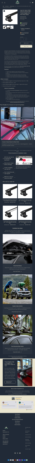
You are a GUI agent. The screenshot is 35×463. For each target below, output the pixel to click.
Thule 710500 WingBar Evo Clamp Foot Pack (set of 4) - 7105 (15, 80)
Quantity (21, 37)
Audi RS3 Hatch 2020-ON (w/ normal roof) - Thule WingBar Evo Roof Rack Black (25, 222)
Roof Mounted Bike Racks (17, 346)
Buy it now (26, 46)
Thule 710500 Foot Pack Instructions (13, 99)
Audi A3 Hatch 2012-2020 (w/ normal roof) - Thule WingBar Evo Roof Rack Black (25, 200)
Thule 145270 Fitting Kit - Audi (9, 82)
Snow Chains (17, 424)
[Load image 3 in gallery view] (11, 27)
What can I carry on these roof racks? (8, 177)
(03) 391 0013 (5, 441)
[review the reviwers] (15, 402)
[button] (2, 2)
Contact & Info (28, 434)
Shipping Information (27, 440)
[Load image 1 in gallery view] (4, 27)
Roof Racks (17, 414)
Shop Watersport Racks (17, 311)
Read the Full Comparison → (9, 382)
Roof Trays (17, 422)
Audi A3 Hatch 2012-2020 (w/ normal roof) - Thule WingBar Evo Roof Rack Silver (10, 222)
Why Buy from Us (28, 428)
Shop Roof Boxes (16, 271)
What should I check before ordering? (8, 164)
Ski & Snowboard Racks (17, 419)
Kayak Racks (17, 417)
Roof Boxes (17, 421)
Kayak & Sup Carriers (17, 306)
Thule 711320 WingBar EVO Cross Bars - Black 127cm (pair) (15, 84)
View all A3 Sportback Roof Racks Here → (17, 102)
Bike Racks (17, 415)
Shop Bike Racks (16, 352)
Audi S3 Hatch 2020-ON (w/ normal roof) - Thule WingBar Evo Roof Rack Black (10, 200)
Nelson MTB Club (27, 446)
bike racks (11, 64)
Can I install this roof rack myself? (9, 173)
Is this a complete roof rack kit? (8, 168)
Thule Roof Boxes (17, 265)
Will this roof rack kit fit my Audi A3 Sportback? (9, 159)
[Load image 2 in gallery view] (8, 27)
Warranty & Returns (27, 432)
